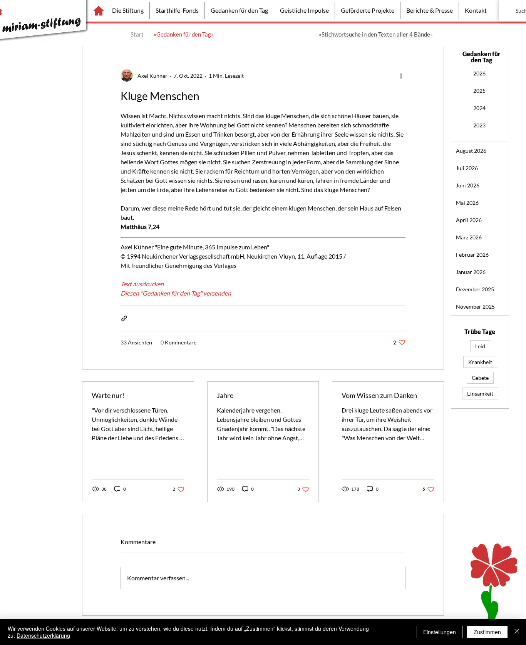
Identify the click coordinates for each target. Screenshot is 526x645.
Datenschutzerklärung (43, 635)
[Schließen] (516, 632)
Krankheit (480, 362)
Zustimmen (487, 632)
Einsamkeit (480, 393)
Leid (480, 346)
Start (137, 34)
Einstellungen (439, 632)
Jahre (225, 395)
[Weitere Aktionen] (400, 75)
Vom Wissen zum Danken (379, 395)
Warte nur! (108, 395)
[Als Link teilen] (124, 318)
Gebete (480, 377)
